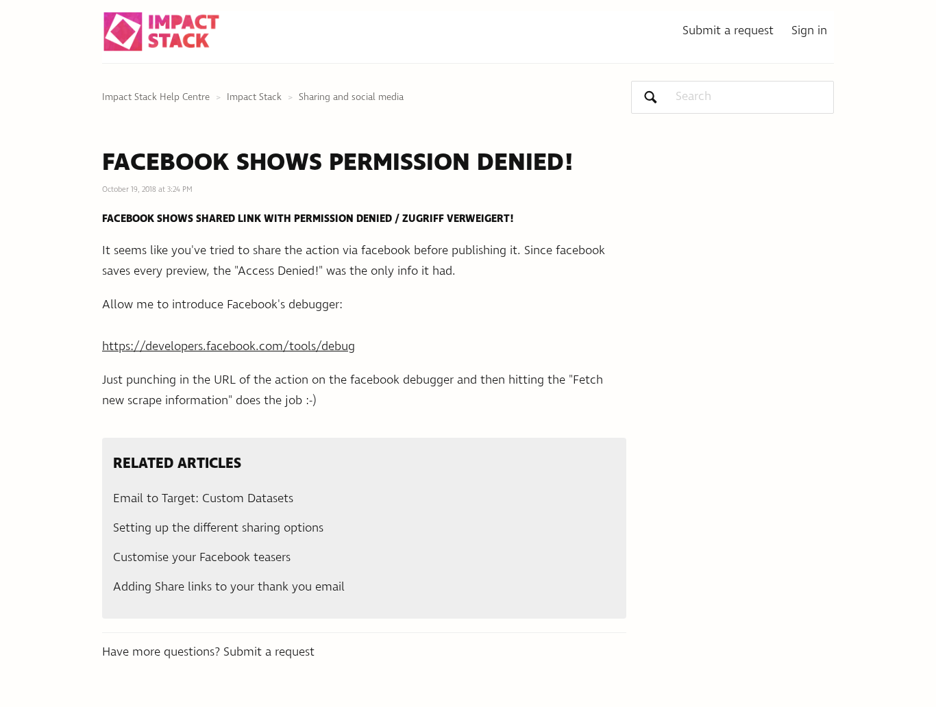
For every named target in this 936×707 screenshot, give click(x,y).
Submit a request (728, 31)
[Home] (161, 31)
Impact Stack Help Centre (156, 97)
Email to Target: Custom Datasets (203, 499)
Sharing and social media (351, 97)
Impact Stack (254, 97)
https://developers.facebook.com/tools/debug (228, 346)
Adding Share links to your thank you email (229, 587)
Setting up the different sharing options (218, 528)
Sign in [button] (809, 31)
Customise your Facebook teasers (202, 557)
